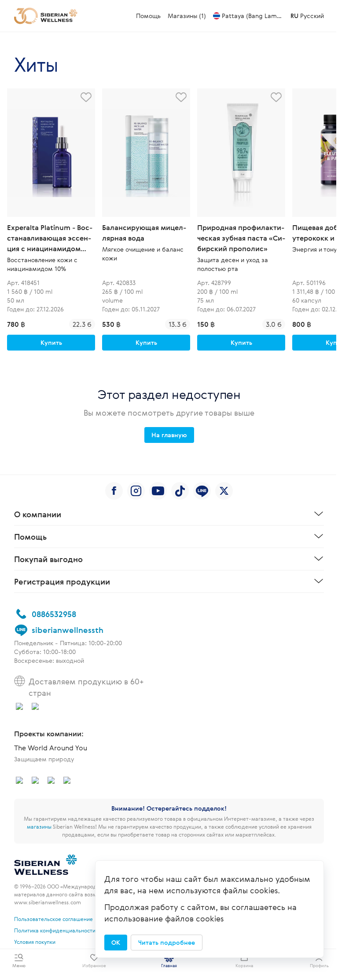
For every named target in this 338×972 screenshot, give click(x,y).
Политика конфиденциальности (55, 930)
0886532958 (54, 614)
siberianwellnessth (67, 630)
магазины (39, 826)
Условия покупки (34, 941)
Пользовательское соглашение (53, 918)
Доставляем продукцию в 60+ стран (86, 687)
